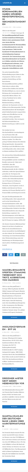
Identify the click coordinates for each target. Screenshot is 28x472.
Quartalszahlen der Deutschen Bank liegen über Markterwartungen (13, 421)
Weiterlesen (14, 317)
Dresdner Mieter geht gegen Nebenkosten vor (13, 381)
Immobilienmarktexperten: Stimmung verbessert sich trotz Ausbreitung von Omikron (14, 275)
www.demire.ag (7, 249)
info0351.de (7, 3)
